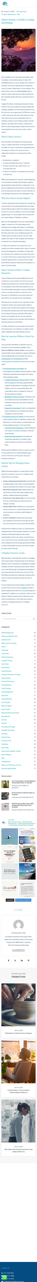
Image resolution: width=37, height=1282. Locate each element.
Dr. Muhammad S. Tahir (13, 14)
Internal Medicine (6, 699)
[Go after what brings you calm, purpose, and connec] (27, 854)
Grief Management (7, 692)
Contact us (24, 588)
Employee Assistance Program (11, 674)
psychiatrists (18, 359)
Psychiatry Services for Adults (13, 416)
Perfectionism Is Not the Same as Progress (18, 1033)
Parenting (4, 734)
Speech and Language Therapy (11, 751)
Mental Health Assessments (10, 713)
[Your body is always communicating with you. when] (9, 871)
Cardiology (4, 650)
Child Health (5, 654)
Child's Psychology (7, 657)
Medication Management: (13, 436)
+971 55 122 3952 (8, 1279)
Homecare (4, 695)
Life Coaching (5, 702)
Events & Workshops (7, 681)
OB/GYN (4, 723)
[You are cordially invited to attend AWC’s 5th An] (27, 836)
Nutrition (4, 720)
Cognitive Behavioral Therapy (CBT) (17, 380)
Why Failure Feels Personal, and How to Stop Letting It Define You (18, 1150)
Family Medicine (6, 685)
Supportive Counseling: (12, 408)
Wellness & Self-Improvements (11, 765)
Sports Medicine (6, 754)
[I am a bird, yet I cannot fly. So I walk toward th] (9, 836)
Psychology (22, 11)
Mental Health (5, 709)
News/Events (5, 716)
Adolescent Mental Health (9, 636)
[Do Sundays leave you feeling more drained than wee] (9, 854)
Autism (3, 647)
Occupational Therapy (8, 727)
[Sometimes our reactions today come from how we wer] (27, 889)
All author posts (18, 950)
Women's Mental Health (8, 768)
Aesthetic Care (6, 640)
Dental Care (5, 664)
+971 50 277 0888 (8, 1276)
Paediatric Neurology (7, 730)
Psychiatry (4, 744)
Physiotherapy (5, 737)
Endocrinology (5, 678)
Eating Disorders (6, 671)
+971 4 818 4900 (8, 1273)
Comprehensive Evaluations (14, 428)
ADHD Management (7, 633)
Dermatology (5, 667)
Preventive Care (6, 741)
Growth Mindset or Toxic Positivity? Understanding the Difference (18, 1091)
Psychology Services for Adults (13, 368)
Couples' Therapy (6, 660)
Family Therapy (6, 688)
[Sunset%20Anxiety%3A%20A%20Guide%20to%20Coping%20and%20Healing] (8, 960)
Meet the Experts (6, 706)
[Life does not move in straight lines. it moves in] (27, 871)
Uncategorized (5, 761)
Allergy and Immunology (8, 643)
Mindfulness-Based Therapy (14, 397)
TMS (2, 758)
